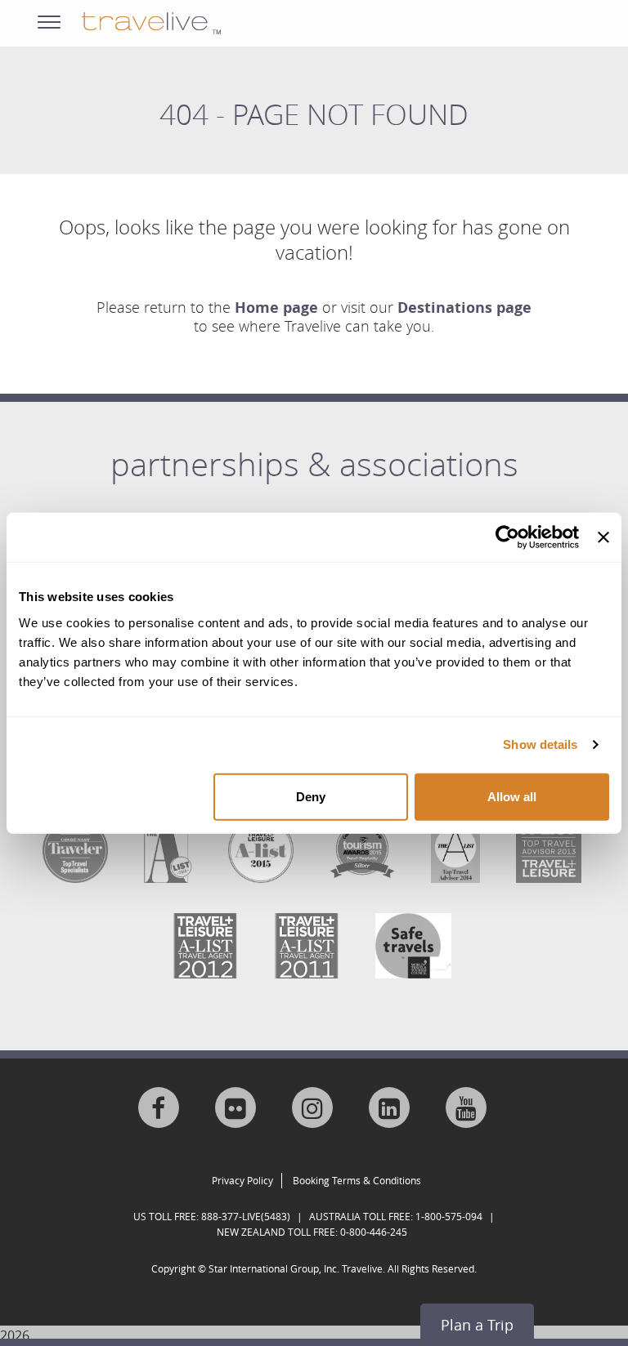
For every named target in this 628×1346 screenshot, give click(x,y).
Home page (276, 307)
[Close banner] (603, 537)
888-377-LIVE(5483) (245, 1216)
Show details (540, 744)
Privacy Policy (242, 1180)
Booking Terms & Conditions (357, 1180)
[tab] (314, 476)
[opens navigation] (49, 19)
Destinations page (464, 307)
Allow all (511, 796)
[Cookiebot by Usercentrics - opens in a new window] (507, 537)
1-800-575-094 (448, 1216)
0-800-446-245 (373, 1231)
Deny (310, 796)
